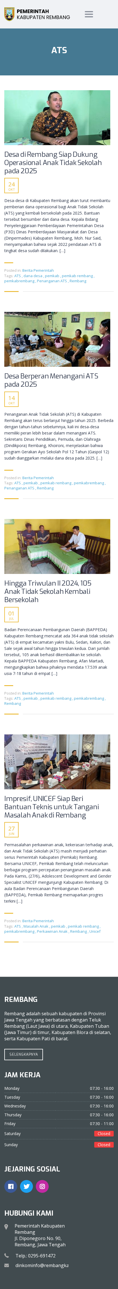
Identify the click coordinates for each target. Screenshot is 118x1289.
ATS (18, 275)
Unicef (95, 931)
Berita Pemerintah (38, 270)
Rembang (78, 280)
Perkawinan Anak (52, 931)
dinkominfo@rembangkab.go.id (49, 1265)
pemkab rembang (78, 275)
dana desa (33, 275)
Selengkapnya (23, 1054)
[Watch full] (57, 117)
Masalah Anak (36, 926)
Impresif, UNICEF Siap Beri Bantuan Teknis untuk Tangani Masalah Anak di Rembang (51, 807)
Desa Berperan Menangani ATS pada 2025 (51, 380)
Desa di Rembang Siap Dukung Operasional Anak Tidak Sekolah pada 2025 (53, 163)
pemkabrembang (19, 280)
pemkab (52, 275)
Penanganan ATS (52, 280)
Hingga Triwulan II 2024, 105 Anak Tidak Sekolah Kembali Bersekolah (47, 591)
